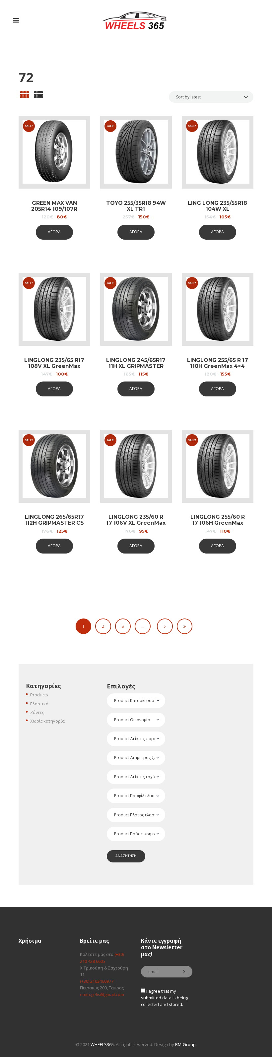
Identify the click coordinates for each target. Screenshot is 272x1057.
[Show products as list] (38, 95)
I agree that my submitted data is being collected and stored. (164, 997)
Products (39, 695)
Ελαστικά (39, 704)
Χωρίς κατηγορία (47, 721)
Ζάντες (37, 712)
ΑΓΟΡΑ (54, 232)
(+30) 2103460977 (96, 981)
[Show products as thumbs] (25, 95)
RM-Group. (186, 1044)
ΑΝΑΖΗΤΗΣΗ (126, 855)
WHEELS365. (103, 1044)
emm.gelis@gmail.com (102, 994)
